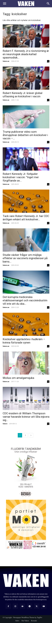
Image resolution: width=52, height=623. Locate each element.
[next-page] (31, 435)
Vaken (5, 424)
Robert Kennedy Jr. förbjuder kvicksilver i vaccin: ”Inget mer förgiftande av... (21, 177)
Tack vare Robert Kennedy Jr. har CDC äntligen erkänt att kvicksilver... (26, 217)
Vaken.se (6, 61)
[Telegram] (29, 606)
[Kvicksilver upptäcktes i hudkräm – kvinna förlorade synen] (26, 324)
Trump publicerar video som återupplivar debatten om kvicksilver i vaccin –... (25, 135)
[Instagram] (15, 606)
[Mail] (22, 606)
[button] (4, 3)
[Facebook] (8, 606)
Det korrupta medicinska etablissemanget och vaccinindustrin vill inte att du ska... (25, 300)
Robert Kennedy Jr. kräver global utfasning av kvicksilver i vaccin (22, 94)
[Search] (48, 3)
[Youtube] (43, 606)
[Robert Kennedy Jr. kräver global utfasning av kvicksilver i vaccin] (26, 78)
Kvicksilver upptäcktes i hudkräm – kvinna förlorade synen (24, 341)
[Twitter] (36, 606)
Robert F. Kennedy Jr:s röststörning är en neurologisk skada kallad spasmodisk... (26, 54)
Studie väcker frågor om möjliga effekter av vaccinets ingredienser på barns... (25, 258)
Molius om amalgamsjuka (18, 378)
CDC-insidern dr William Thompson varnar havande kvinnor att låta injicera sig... (26, 417)
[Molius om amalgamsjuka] (26, 363)
